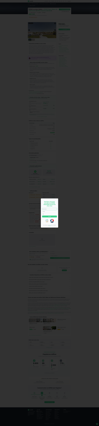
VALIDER (49, 216)
